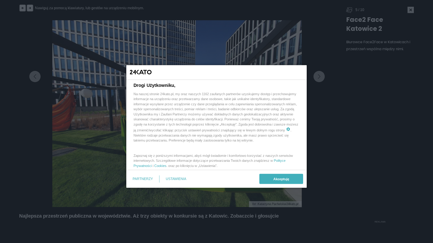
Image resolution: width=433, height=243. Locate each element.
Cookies (160, 165)
